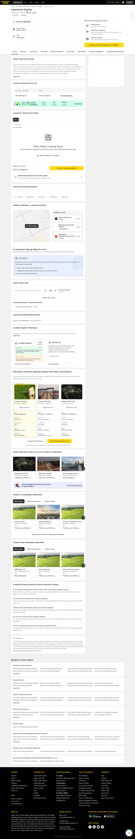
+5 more (49, 435)
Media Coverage (15, 780)
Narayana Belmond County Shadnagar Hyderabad (80, 671)
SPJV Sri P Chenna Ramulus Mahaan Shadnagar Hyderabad (108, 685)
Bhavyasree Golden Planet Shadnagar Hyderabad (80, 685)
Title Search (82, 780)
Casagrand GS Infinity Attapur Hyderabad (51, 700)
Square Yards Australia (40, 780)
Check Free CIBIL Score (86, 798)
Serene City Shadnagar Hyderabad (22, 685)
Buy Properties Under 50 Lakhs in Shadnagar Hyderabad (26, 761)
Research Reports (106, 783)
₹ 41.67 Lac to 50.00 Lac (23, 528)
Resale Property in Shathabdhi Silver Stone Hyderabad (80, 739)
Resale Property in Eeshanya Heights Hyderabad (26, 739)
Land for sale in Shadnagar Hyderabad (105, 751)
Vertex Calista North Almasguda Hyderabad (52, 714)
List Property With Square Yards (65, 778)
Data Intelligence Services (63, 795)
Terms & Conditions (16, 799)
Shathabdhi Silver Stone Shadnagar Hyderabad (26, 683)
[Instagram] (102, 826)
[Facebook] (90, 826)
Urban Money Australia (40, 785)
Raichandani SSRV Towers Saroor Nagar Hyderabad (26, 700)
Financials (14, 783)
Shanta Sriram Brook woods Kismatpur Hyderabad (108, 700)
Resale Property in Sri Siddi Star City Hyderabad (108, 736)
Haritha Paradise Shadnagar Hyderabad (106, 668)
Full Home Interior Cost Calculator (88, 803)
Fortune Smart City (44, 401)
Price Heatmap (83, 775)
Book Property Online (40, 798)
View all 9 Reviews (54, 364)
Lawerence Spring (20, 401)
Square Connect (60, 780)
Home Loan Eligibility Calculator (88, 800)
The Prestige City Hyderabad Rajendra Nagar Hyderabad (26, 697)
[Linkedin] (94, 826)
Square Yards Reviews (17, 788)
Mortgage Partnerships (62, 798)
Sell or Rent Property (113, 2)
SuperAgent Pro (60, 800)
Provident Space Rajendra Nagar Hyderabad (107, 697)
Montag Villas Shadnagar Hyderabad (50, 683)
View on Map (32, 226)
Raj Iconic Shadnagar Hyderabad (104, 683)
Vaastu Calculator (84, 783)
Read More (16, 76)
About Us (14, 775)
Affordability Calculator (85, 788)
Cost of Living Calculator (86, 785)
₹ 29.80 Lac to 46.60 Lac (23, 478)
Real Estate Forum (106, 780)
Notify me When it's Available (49, 155)
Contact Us (14, 790)
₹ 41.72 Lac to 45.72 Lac (47, 478)
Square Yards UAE (39, 778)
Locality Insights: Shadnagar (25, 328)
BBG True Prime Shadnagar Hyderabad (51, 685)
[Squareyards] (5, 2)
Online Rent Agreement (85, 793)
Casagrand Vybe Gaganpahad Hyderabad (106, 712)
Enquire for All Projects (35, 441)
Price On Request (69, 478)
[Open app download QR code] (133, 14)
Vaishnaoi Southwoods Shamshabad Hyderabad (80, 700)
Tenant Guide (105, 793)
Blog (102, 775)
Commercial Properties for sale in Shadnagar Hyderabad (80, 751)
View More (16, 673)
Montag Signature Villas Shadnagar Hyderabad (80, 683)
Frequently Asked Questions (19, 785)
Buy (26, 2)
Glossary (103, 778)
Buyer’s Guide (105, 788)
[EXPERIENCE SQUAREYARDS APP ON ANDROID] (95, 817)
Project (37, 2)
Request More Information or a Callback (105, 45)
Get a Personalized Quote (67, 168)
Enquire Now (26, 407)
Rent (31, 2)
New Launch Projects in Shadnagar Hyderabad (48, 534)
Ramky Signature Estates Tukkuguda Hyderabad (80, 712)
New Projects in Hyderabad (22, 6)
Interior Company (38, 788)
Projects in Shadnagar (37, 6)
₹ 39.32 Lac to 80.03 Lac (47, 528)
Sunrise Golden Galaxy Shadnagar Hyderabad (25, 671)
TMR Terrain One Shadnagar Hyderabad (51, 668)
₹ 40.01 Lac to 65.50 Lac (47, 576)
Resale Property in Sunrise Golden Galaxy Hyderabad (53, 739)
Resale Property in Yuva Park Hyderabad (79, 736)
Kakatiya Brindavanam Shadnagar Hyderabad (80, 668)
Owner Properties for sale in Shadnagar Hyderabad (53, 751)
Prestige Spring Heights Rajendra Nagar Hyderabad (53, 697)
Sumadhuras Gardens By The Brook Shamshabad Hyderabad (80, 697)
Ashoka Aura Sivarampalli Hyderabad (23, 714)
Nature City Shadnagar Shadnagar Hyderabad (25, 727)
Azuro (35, 790)
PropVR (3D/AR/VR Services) (64, 788)
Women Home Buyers (107, 798)
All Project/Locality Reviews (87, 790)
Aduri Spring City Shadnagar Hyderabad (106, 671)
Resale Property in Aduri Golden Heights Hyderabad (53, 736)
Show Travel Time (49, 298)
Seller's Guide (105, 790)
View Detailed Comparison (58, 441)
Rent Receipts (83, 795)
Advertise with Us (61, 790)
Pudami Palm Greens (68, 401)
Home (12, 6)
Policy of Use (15, 801)
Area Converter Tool (84, 805)
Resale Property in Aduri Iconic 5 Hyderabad (25, 736)
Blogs (43, 2)
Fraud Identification (16, 804)
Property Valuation (84, 778)
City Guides (104, 785)
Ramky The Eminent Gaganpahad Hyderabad (52, 712)
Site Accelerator (60, 785)
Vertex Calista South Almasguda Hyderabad (79, 714)
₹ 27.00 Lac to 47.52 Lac (71, 528)
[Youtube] (98, 826)
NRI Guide (104, 795)
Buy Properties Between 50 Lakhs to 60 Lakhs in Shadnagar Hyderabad (53, 761)
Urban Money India (39, 783)
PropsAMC (37, 795)
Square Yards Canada (40, 775)
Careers (13, 778)
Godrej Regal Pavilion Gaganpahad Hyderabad (26, 712)
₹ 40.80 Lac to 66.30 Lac (71, 576)
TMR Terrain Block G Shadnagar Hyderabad (25, 668)
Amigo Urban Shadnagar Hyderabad (50, 671)
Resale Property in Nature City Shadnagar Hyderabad (108, 739)
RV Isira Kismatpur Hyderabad (103, 714)
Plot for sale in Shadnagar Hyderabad (23, 751)
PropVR (36, 793)
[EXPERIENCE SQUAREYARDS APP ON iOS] (109, 817)
